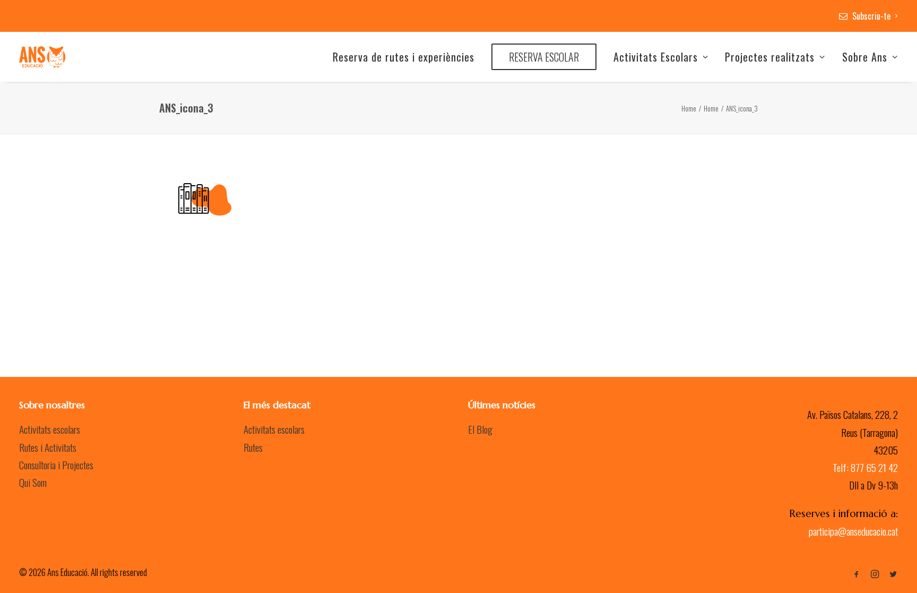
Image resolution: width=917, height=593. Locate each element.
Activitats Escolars (655, 57)
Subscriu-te (871, 16)
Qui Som (33, 482)
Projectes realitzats (770, 57)
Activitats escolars (49, 429)
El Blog (480, 429)
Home (688, 108)
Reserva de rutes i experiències (403, 57)
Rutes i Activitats (47, 447)
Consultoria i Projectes (56, 464)
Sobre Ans (864, 57)
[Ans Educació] (42, 56)
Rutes (253, 447)
